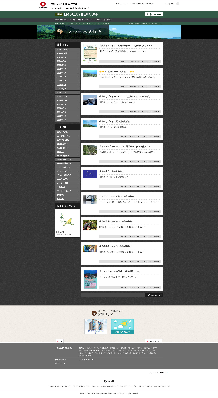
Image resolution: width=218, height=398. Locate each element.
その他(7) (61, 187)
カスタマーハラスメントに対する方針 (158, 386)
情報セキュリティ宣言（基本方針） (75, 386)
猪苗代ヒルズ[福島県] (150, 348)
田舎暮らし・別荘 (72, 23)
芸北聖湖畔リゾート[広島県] (146, 350)
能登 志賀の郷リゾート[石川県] (111, 350)
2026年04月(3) (63, 53)
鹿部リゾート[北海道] (85, 348)
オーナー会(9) (62, 183)
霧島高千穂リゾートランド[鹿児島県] (144, 353)
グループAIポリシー (139, 386)
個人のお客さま (57, 8)
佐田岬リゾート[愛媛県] (86, 353)
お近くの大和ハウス (122, 3)
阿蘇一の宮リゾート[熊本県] (122, 353)
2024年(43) (61, 61)
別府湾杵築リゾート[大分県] (103, 353)
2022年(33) (61, 69)
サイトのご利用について (55, 386)
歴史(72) (60, 152)
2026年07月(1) (63, 49)
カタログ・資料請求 (137, 3)
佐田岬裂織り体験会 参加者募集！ (115, 246)
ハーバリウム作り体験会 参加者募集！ (117, 196)
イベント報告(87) (64, 175)
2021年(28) (61, 73)
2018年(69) (61, 85)
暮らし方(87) (62, 132)
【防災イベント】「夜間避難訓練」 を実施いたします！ (125, 45)
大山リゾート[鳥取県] (129, 350)
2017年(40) (61, 89)
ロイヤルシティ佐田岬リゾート (87, 23)
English (167, 4)
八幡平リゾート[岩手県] (101, 348)
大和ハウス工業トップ (60, 23)
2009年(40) (61, 120)
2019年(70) (61, 81)
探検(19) (60, 195)
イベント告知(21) (64, 171)
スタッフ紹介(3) (63, 167)
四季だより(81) (63, 140)
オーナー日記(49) (64, 191)
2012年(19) (61, 108)
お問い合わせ (149, 3)
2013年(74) (61, 104)
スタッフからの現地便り (103, 23)
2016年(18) (61, 92)
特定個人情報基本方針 (106, 386)
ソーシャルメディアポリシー (123, 386)
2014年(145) (62, 100)
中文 (172, 4)
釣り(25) (60, 199)
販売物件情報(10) (64, 163)
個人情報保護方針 (92, 386)
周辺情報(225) (63, 148)
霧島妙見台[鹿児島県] (85, 356)
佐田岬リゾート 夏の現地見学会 (114, 121)
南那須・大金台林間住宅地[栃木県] (89, 350)
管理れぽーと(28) (64, 159)
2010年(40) (61, 116)
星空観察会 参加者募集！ (111, 171)
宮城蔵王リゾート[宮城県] (118, 348)
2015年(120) (62, 96)
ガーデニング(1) (63, 136)
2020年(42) (61, 77)
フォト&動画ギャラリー (86, 359)
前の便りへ (152, 295)
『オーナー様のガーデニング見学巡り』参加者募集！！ (124, 146)
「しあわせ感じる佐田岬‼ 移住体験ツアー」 (120, 271)
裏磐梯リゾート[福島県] (135, 348)
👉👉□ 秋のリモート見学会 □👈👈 (116, 71)
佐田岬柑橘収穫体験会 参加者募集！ (116, 221)
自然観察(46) (62, 144)
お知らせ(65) (62, 179)
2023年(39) (61, 65)
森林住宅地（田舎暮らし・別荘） (78, 8)
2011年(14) (61, 112)
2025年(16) (61, 57)
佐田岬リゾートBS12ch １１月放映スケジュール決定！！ (126, 96)
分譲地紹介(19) (63, 156)
